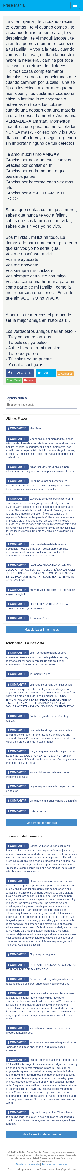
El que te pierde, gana (42, 954)
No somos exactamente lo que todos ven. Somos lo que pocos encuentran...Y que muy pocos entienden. (41, 1046)
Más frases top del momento (41, 1134)
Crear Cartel (14, 380)
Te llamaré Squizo (40, 618)
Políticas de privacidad (55, 1164)
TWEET (47, 373)
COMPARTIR (21, 373)
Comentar (66, 373)
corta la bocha (38, 811)
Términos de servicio (28, 1164)
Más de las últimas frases (41, 629)
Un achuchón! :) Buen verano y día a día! (53, 800)
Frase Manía (14, 5)
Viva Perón (36, 428)
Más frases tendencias (41, 822)
